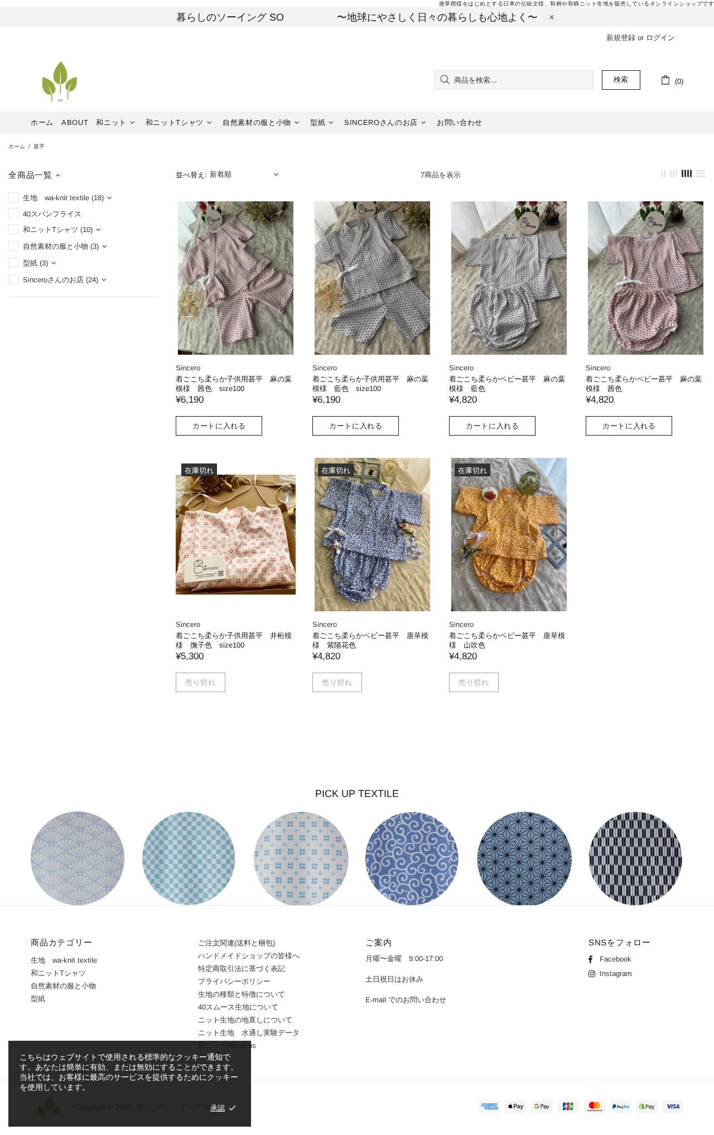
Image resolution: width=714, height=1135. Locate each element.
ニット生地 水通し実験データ (267, 1032)
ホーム (16, 146)
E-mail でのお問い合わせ (405, 1000)
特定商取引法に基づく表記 (241, 968)
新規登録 (620, 37)
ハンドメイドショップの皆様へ (252, 956)
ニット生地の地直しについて (245, 1020)
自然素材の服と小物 (63, 986)
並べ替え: (191, 175)
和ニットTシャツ (58, 973)
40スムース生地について (238, 1007)
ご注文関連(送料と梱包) (236, 943)
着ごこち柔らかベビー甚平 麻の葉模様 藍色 (507, 384)
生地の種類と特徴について (241, 994)
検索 (621, 79)
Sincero (188, 368)
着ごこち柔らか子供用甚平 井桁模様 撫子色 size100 (234, 640)
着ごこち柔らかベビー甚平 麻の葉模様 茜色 (644, 384)
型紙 (38, 998)
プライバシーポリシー (234, 981)
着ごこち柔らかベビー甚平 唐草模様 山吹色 (507, 640)
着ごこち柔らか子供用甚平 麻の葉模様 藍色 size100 (370, 384)
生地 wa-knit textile (64, 960)
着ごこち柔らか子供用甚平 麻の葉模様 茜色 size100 (234, 384)
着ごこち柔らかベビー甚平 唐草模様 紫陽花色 (370, 640)
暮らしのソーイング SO (59, 80)
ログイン (660, 37)
